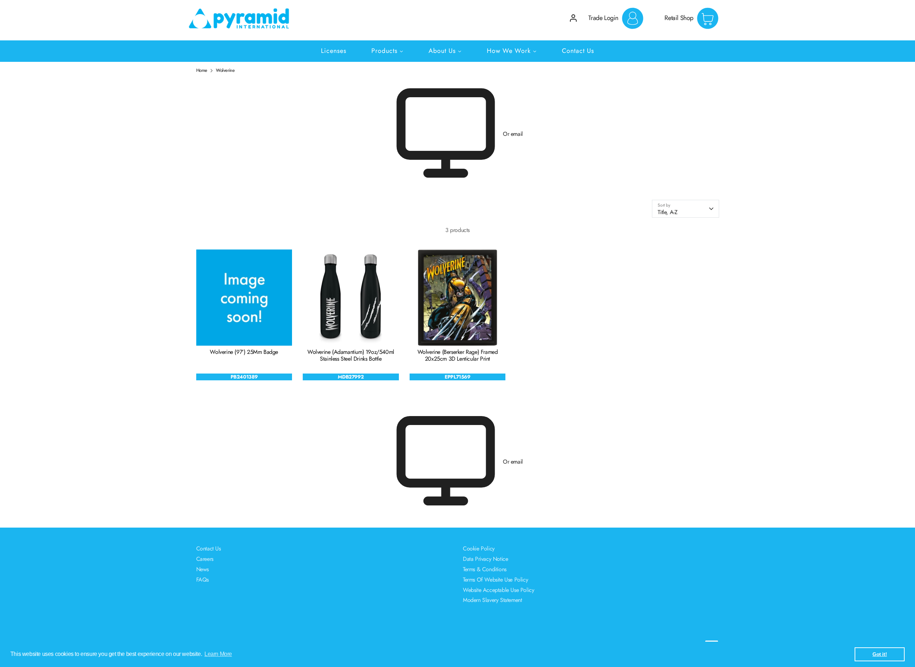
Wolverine (225, 70)
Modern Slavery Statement (492, 600)
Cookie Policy (479, 548)
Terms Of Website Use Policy (495, 579)
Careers (204, 559)
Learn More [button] (218, 654)
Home (201, 70)
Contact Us (208, 548)
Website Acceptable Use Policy (498, 590)
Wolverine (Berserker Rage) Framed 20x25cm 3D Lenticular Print (457, 355)
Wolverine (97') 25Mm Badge (244, 352)
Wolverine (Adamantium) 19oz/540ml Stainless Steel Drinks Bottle (350, 355)
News (202, 569)
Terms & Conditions (484, 569)
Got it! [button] (879, 654)
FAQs (202, 579)
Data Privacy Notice (485, 559)
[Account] (573, 18)
